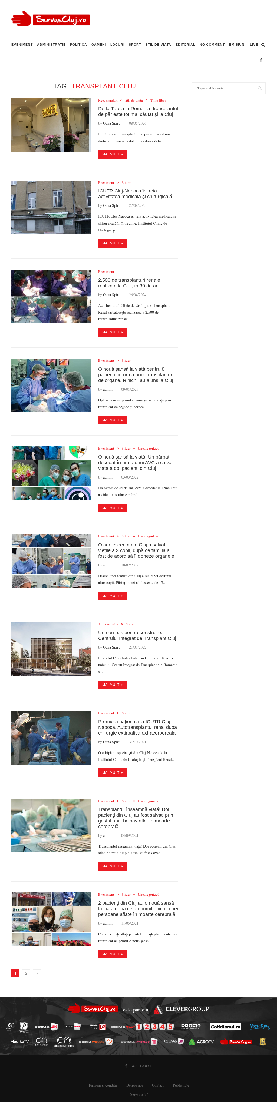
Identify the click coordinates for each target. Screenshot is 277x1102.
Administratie (51, 45)
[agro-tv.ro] (202, 1042)
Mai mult (111, 154)
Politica (78, 45)
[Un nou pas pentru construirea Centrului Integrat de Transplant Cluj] (51, 649)
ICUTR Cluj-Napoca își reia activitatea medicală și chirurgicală (135, 193)
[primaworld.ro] (175, 1041)
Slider (126, 183)
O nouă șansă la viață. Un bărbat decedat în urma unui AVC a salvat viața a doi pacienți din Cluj (135, 462)
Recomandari (108, 100)
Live (254, 45)
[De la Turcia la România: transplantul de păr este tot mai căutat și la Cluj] (51, 125)
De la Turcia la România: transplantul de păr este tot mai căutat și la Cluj (138, 111)
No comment (212, 45)
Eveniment (22, 45)
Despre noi (134, 1085)
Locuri (117, 45)
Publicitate (181, 1085)
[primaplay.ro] (99, 1026)
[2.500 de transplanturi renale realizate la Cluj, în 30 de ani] (51, 296)
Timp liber (158, 100)
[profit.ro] (192, 1026)
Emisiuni (237, 45)
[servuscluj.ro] (237, 1041)
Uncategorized (148, 448)
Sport (135, 45)
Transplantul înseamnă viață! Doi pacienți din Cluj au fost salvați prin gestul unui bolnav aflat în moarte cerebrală (135, 818)
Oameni (98, 45)
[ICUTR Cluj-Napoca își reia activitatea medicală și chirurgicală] (51, 207)
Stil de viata (158, 45)
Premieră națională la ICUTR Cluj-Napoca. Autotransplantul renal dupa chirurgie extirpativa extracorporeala (137, 727)
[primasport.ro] (144, 1027)
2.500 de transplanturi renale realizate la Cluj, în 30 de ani (129, 282)
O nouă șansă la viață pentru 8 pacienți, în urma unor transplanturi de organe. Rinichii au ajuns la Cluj (135, 374)
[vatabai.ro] (264, 1041)
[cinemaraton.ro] (43, 1041)
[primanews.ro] (74, 1026)
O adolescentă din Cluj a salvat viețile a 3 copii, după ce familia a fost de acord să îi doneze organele (136, 550)
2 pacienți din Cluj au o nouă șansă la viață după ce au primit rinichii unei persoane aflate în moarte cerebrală (138, 908)
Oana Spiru (111, 123)
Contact (158, 1085)
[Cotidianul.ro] (227, 1026)
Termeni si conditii (102, 1085)
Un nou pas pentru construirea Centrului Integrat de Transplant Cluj (137, 635)
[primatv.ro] (10, 1026)
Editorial (185, 45)
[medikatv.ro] (21, 1041)
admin (108, 389)
